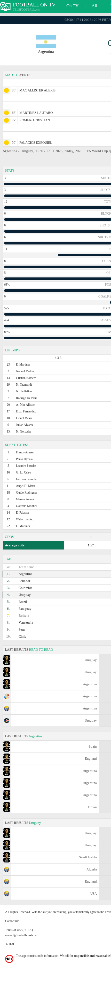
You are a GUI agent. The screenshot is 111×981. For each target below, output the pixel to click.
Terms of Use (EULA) (19, 930)
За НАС (10, 944)
